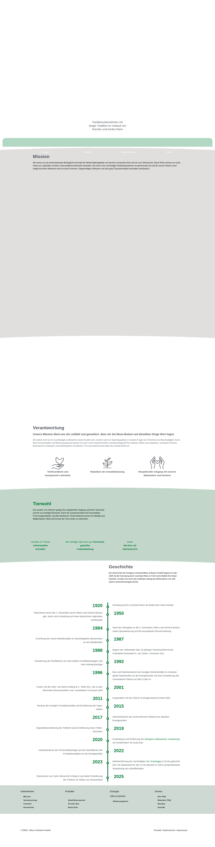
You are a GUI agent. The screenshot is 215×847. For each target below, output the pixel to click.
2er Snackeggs (153, 761)
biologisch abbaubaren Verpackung (162, 739)
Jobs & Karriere (117, 796)
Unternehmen (27, 791)
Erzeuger (114, 791)
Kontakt (157, 830)
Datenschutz (169, 830)
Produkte (69, 791)
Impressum (182, 830)
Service (158, 791)
